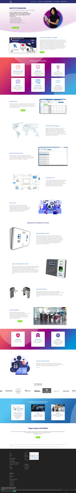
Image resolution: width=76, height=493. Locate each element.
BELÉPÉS (57, 1)
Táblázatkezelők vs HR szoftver (13, 464)
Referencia (11, 455)
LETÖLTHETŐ (40, 1)
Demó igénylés (26, 467)
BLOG (54, 1)
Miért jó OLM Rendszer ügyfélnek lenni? (15, 462)
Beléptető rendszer (12, 485)
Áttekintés (11, 474)
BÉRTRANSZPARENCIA (48, 1)
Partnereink (11, 467)
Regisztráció (26, 455)
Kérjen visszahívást (27, 465)
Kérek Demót (15, 27)
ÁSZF (10, 456)
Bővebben (38, 367)
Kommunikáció (11, 482)
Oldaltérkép (11, 468)
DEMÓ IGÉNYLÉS (63, 1)
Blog (25, 458)
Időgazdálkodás (11, 476)
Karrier (10, 465)
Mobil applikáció (12, 483)
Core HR (11, 477)
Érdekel (42, 52)
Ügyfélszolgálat (26, 456)
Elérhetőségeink (27, 468)
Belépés (26, 453)
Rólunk (10, 453)
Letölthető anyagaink (12, 461)
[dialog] (9, 489)
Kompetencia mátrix (12, 480)
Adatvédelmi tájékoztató (13, 458)
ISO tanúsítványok (12, 459)
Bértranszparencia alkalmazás (13, 479)
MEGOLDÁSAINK (33, 1)
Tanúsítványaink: (18, 413)
